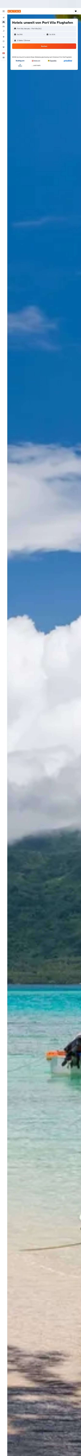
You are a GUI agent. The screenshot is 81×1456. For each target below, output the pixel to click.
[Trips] (3, 47)
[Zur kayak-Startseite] (14, 11)
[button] (3, 11)
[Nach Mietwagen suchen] (3, 26)
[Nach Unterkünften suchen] (3, 22)
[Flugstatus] (3, 41)
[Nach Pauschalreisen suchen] (3, 31)
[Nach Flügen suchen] (3, 18)
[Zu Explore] (3, 37)
